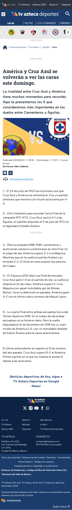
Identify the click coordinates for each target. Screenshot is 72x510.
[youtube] (36, 409)
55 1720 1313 (42, 444)
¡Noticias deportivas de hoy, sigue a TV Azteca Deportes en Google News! (36, 381)
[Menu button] (3, 14)
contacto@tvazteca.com (48, 441)
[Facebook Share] (5, 173)
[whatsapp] (47, 409)
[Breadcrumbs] (6, 47)
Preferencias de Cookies (33, 457)
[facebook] (42, 409)
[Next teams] (68, 32)
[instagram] (30, 409)
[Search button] (68, 14)
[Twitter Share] (10, 173)
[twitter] (25, 409)
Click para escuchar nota (21, 179)
